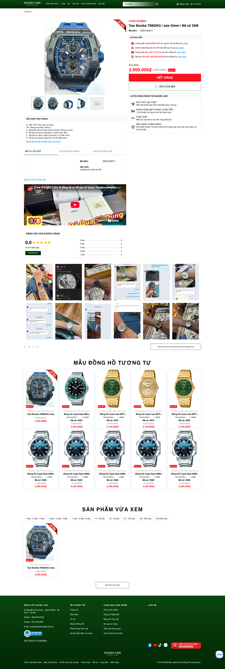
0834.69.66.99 (38, 617)
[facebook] (150, 646)
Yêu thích (197, 4)
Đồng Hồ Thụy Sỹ (111, 619)
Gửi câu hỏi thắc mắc (36, 180)
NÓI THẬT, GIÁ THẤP (146, 103)
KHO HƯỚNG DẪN (88, 4)
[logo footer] (112, 654)
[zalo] (165, 646)
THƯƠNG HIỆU (52, 4)
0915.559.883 (167, 86)
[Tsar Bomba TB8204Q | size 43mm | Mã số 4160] (40, 389)
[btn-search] (157, 4)
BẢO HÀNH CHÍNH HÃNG (149, 124)
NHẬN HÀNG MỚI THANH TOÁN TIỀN (154, 110)
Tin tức (73, 619)
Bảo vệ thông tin (50, 662)
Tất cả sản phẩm (111, 610)
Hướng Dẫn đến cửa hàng (81, 633)
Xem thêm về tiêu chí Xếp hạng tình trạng (43, 142)
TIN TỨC (75, 4)
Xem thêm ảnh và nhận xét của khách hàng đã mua (176, 347)
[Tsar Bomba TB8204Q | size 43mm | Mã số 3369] (40, 542)
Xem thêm (184, 43)
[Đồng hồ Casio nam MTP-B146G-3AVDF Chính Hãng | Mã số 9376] (112, 389)
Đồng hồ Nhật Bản (111, 615)
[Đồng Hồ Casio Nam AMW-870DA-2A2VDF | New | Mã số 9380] (112, 448)
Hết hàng (165, 77)
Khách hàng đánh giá (79, 629)
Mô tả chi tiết (33, 152)
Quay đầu (104, 662)
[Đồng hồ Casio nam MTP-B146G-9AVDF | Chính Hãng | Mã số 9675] (148, 389)
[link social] (33, 636)
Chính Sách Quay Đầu (113, 633)
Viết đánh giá (33, 253)
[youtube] (155, 646)
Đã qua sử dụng (110, 624)
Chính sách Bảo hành (33, 662)
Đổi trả (95, 662)
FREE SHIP (141, 117)
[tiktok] (159, 646)
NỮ (68, 4)
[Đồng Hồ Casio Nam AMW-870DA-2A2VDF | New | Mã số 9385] (148, 448)
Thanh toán (85, 662)
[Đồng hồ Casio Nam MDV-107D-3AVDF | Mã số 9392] (76, 389)
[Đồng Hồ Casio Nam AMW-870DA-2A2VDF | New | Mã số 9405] (76, 448)
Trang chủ (74, 610)
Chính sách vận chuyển (69, 662)
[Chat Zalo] (219, 655)
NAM (63, 4)
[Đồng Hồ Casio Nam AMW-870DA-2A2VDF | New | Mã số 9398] (184, 448)
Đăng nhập (184, 4)
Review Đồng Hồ (77, 624)
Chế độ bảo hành (69, 152)
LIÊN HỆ (101, 4)
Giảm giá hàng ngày (112, 629)
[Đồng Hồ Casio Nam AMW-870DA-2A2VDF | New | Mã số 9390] (40, 448)
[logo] (32, 5)
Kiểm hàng (114, 662)
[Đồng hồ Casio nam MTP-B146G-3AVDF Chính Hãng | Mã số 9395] (184, 389)
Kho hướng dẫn (102, 152)
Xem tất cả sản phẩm (112, 585)
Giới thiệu (74, 615)
